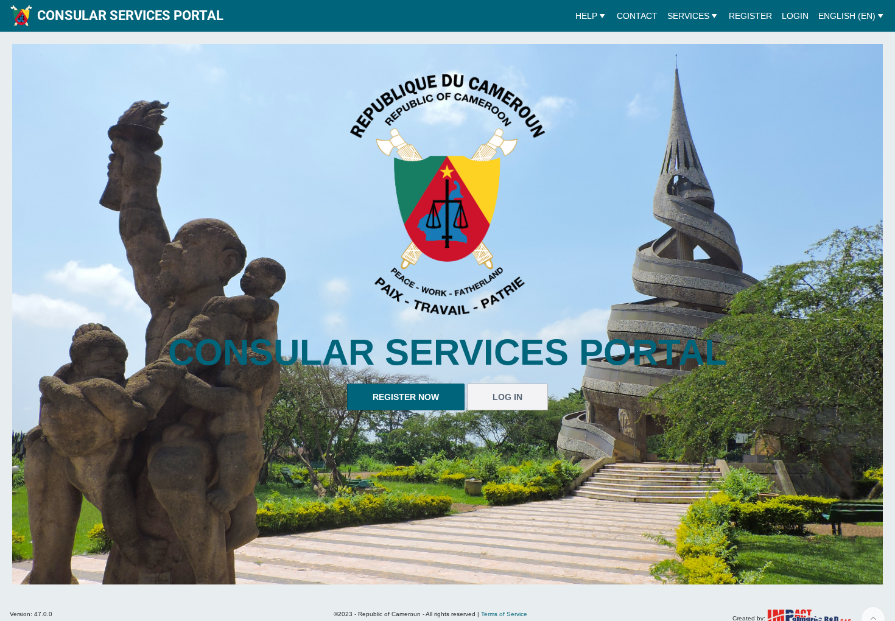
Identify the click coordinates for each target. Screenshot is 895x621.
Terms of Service (504, 614)
